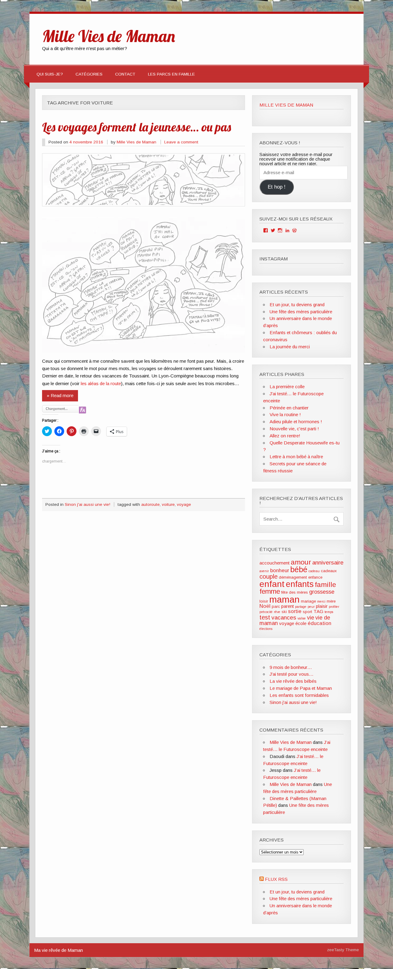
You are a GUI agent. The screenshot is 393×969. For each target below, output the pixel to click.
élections (265, 629)
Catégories (89, 74)
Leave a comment (181, 142)
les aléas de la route (101, 383)
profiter (334, 606)
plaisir (322, 606)
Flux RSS (276, 879)
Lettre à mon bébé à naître (296, 456)
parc (276, 606)
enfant (272, 584)
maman (284, 599)
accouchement (274, 562)
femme (269, 591)
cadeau (314, 571)
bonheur (279, 570)
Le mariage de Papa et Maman (301, 688)
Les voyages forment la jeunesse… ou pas (136, 127)
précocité (266, 612)
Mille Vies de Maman (136, 142)
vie (310, 618)
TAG (318, 611)
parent (287, 606)
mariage (308, 601)
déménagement (293, 577)
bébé (298, 569)
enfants (299, 584)
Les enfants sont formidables (299, 695)
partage (300, 606)
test (264, 617)
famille (325, 584)
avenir (264, 571)
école (300, 623)
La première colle (287, 386)
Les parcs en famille (171, 74)
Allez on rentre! (285, 435)
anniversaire (328, 562)
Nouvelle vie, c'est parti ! (294, 428)
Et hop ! (277, 187)
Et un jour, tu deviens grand (297, 304)
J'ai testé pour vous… (291, 674)
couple (268, 576)
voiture (168, 504)
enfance (315, 577)
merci (321, 601)
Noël (264, 606)
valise (302, 618)
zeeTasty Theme (343, 950)
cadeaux (329, 571)
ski (284, 611)
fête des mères (294, 592)
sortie (295, 611)
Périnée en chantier (289, 407)
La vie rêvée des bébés (293, 681)
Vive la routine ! (285, 414)
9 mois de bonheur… (291, 667)
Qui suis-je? (50, 74)
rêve (277, 612)
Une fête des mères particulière (301, 311)
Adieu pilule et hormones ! (296, 421)
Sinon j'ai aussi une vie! (87, 504)
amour (301, 562)
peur (311, 606)
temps (329, 612)
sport (307, 611)
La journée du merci (290, 346)
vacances (283, 617)
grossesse (321, 592)
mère (331, 601)
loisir (263, 601)
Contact (125, 74)
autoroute (150, 504)
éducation (319, 623)
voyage (184, 504)
